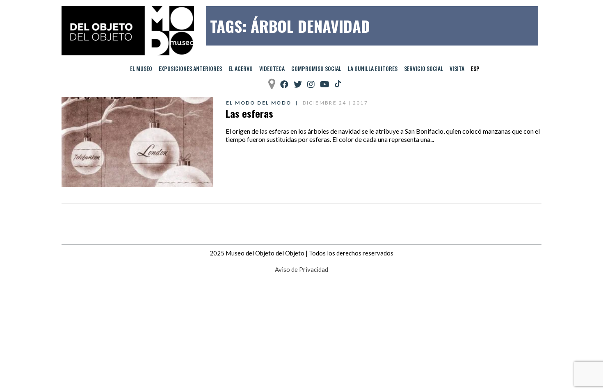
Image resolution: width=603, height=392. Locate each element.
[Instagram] (311, 84)
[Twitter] (298, 84)
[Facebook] (284, 84)
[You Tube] (324, 84)
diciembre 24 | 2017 (335, 103)
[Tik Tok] (338, 84)
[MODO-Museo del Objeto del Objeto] (128, 30)
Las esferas (249, 113)
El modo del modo (258, 103)
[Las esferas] (137, 142)
